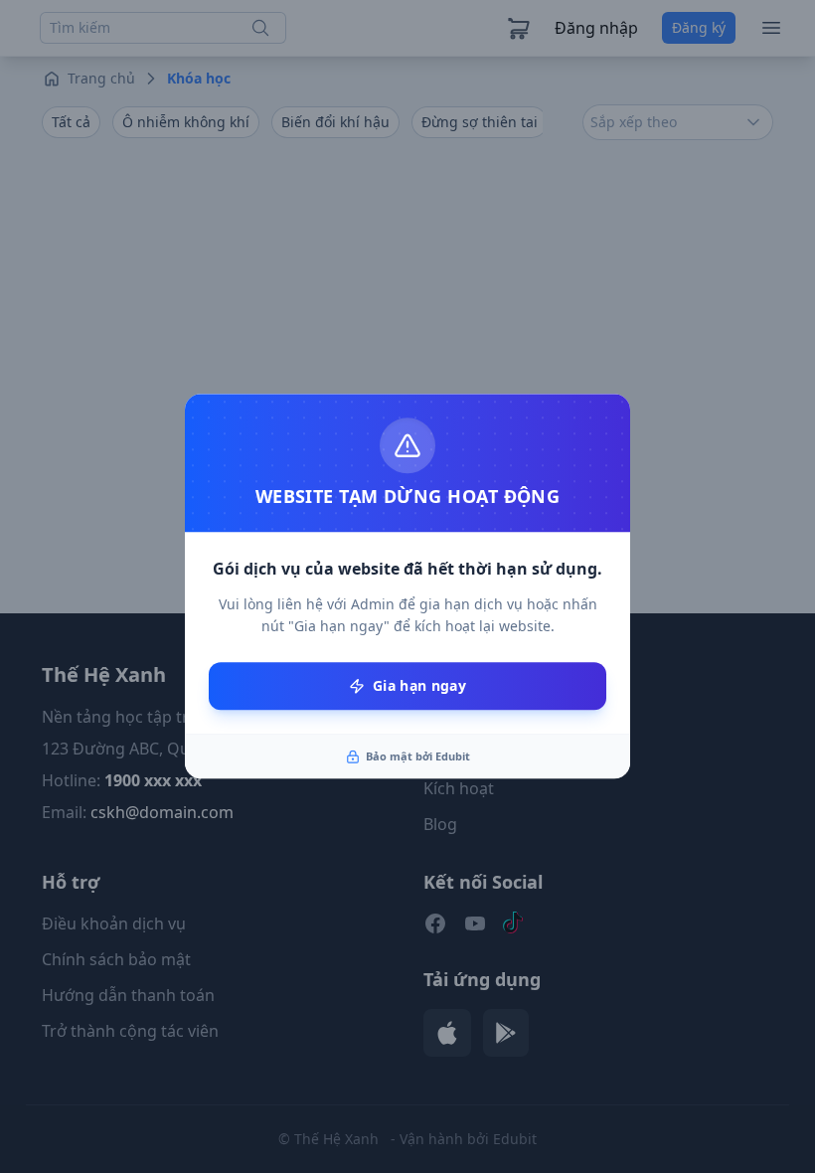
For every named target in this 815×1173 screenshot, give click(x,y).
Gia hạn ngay (419, 685)
